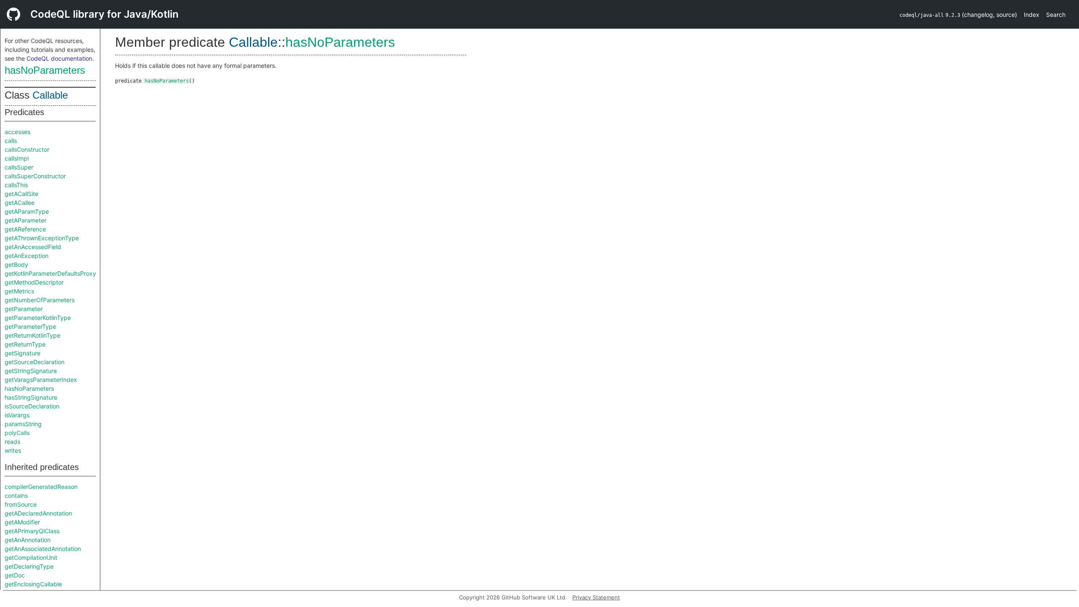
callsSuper (19, 167)
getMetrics (19, 291)
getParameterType (30, 326)
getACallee (20, 202)
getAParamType (27, 211)
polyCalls (17, 432)
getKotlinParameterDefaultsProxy (50, 273)
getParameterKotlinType (38, 317)
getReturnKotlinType (32, 335)
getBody (16, 264)
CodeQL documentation (59, 58)
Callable (50, 95)
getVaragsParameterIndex (41, 379)
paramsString (23, 423)
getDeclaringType (29, 566)
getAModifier (22, 522)
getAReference (25, 229)
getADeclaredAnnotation (38, 513)
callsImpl (17, 158)
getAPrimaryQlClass (32, 530)
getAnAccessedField (33, 246)
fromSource (21, 504)
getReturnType (25, 344)
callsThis (16, 184)
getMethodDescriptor (34, 282)
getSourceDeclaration (34, 361)
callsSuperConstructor (35, 176)
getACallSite (21, 193)
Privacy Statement (596, 597)
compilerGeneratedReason (41, 486)
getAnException (26, 255)
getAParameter (25, 220)
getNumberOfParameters (40, 300)
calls (11, 140)
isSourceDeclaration (32, 406)
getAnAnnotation (28, 539)
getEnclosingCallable (33, 584)
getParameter (24, 308)
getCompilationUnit (31, 557)
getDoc (15, 575)
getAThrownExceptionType (42, 238)
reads (12, 441)
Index (1031, 14)
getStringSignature (31, 370)
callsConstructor (27, 149)
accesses (17, 131)
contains (16, 495)
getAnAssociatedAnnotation (43, 548)
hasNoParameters (45, 70)
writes (13, 450)
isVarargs (17, 415)
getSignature (22, 353)
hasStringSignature (31, 397)
